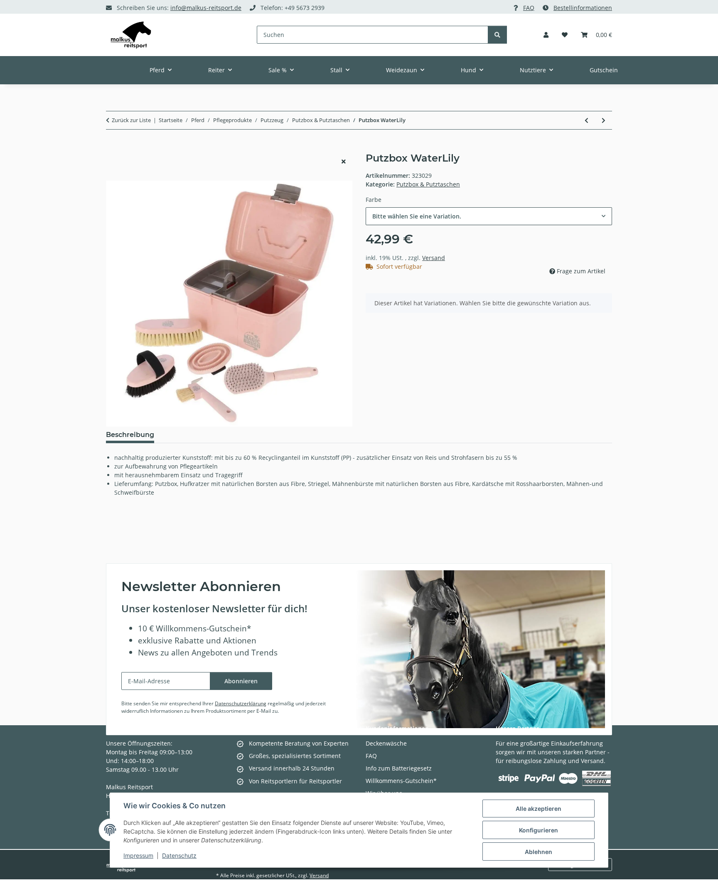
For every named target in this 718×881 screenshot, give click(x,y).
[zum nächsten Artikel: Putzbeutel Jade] (603, 120)
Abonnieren (241, 681)
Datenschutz (179, 855)
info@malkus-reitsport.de (205, 8)
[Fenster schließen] (343, 161)
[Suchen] (497, 35)
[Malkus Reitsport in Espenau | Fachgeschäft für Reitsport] (131, 35)
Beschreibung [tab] (130, 435)
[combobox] (489, 216)
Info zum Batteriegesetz (399, 768)
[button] (546, 34)
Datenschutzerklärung (240, 703)
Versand (433, 258)
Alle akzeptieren (538, 808)
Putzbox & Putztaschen (428, 184)
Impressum (138, 855)
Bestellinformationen (582, 8)
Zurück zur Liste (131, 120)
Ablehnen (538, 851)
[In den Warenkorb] (112, 147)
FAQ (528, 8)
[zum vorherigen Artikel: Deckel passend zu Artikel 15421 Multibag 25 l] (586, 120)
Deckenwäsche (386, 743)
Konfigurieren (538, 830)
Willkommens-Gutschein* (401, 781)
